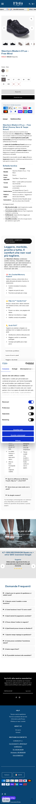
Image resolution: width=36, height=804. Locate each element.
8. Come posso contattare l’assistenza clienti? (16, 642)
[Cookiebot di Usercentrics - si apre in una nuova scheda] (25, 363)
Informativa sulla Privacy (18, 719)
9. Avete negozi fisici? (12, 649)
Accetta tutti (18, 429)
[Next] (32, 28)
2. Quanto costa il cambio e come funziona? (15, 602)
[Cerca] (29, 4)
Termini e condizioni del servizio (18, 716)
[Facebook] (16, 698)
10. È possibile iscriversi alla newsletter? (18, 655)
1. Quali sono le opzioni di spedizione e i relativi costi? (17, 594)
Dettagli (5, 119)
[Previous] (4, 28)
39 (3, 84)
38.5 (29, 79)
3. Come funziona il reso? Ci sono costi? (18, 609)
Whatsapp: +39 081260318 (18, 752)
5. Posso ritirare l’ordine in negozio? (17, 622)
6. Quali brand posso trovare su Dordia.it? (18, 628)
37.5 (19, 79)
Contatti (18, 732)
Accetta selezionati (18, 435)
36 (3, 79)
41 (18, 84)
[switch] (31, 407)
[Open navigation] (6, 3)
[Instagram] (19, 698)
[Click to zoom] (31, 19)
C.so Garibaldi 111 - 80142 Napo (17, 744)
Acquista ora (18, 97)
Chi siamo (18, 730)
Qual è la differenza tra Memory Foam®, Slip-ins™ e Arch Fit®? (17, 480)
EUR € (20, 775)
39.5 (8, 84)
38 (23, 79)
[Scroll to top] (32, 799)
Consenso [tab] (5, 369)
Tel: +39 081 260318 (18, 749)
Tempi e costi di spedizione (18, 714)
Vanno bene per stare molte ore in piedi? (18, 488)
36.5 (8, 79)
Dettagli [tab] (14, 369)
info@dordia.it (18, 746)
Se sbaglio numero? (14, 495)
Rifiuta (18, 441)
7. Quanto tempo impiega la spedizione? (18, 634)
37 (13, 79)
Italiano (6, 775)
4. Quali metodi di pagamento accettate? (18, 616)
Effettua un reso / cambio (18, 721)
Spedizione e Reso (15, 119)
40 (13, 84)
